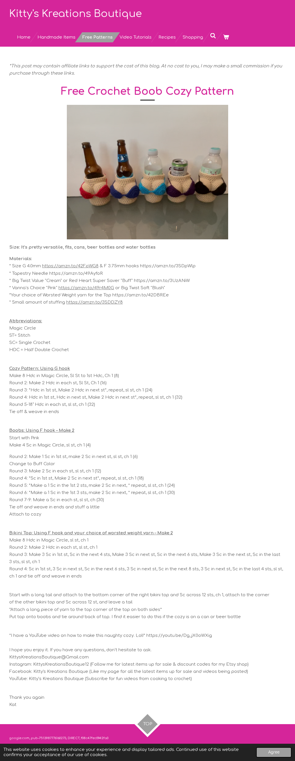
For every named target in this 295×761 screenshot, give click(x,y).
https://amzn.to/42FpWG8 (70, 266)
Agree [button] (273, 752)
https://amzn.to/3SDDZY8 (94, 302)
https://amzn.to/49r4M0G (86, 287)
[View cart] (226, 37)
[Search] (213, 36)
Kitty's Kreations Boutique (75, 13)
